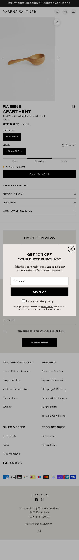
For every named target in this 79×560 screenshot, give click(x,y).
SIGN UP (39, 292)
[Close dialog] (71, 249)
